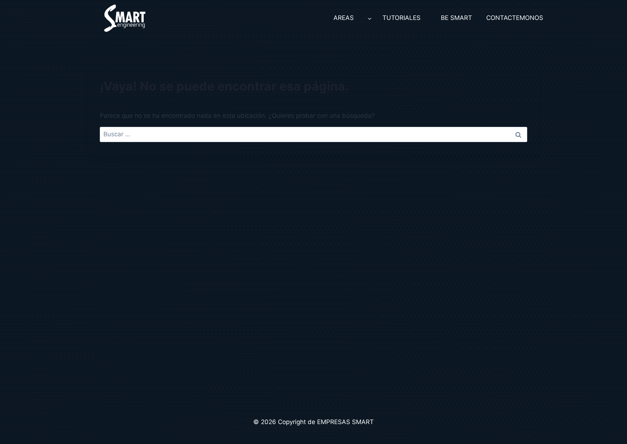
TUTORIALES (401, 17)
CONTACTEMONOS (512, 17)
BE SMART (456, 17)
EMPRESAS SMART (345, 422)
